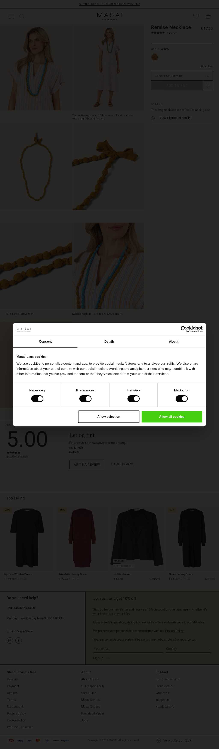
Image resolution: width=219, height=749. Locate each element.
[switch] (85, 398)
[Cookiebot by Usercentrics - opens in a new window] (184, 329)
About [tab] (173, 341)
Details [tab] (109, 341)
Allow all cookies (171, 416)
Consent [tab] (45, 341)
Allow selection (108, 416)
